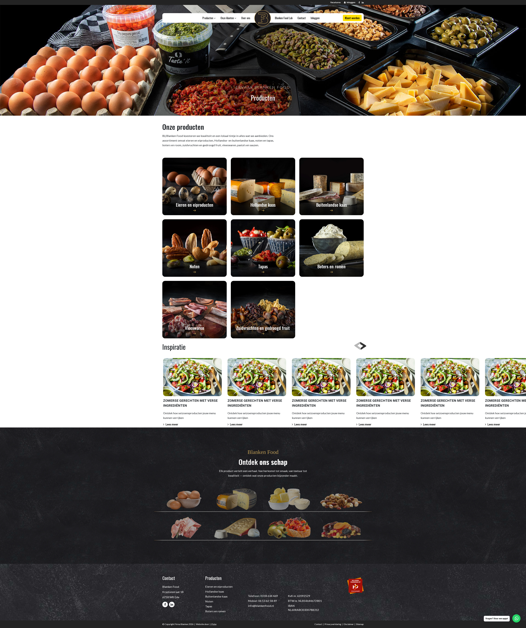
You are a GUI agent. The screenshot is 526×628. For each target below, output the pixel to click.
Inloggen (315, 18)
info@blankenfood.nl (261, 605)
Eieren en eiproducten (219, 586)
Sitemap (360, 624)
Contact (302, 18)
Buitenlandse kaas (216, 596)
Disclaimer (349, 624)
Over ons (245, 18)
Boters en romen (215, 611)
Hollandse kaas (214, 591)
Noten (209, 601)
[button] (362, 345)
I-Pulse (213, 624)
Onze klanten (228, 18)
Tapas (208, 606)
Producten (208, 18)
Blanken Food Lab (284, 18)
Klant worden (352, 18)
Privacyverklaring (333, 624)
